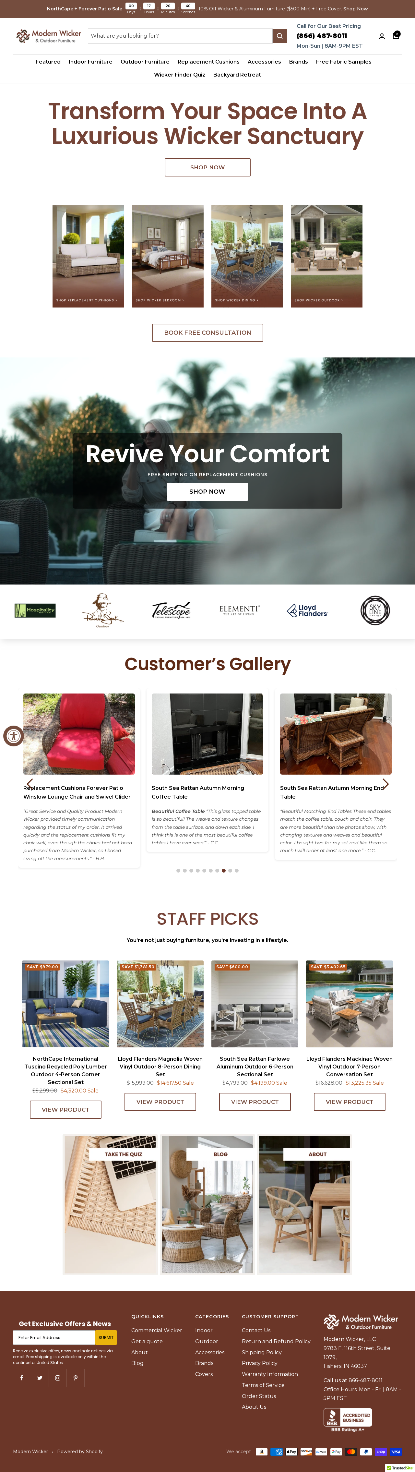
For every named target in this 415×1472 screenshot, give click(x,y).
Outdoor (206, 1341)
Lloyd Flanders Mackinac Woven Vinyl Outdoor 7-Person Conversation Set (349, 1067)
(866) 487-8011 (322, 36)
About (139, 1352)
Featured (48, 62)
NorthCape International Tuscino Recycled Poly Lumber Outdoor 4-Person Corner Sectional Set (65, 1070)
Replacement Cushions (209, 62)
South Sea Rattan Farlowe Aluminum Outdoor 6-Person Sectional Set (255, 1067)
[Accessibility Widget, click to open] (13, 736)
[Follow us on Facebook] (22, 1378)
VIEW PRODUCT (65, 1109)
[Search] (280, 36)
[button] (178, 871)
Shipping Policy (262, 1352)
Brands (298, 62)
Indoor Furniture (91, 62)
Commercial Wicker (156, 1330)
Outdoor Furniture (145, 62)
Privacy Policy (260, 1363)
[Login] (382, 36)
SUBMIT (106, 1337)
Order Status (259, 1396)
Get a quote (147, 1341)
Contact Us (256, 1330)
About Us (254, 1407)
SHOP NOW (207, 167)
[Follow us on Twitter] (40, 1378)
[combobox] (180, 36)
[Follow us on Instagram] (57, 1378)
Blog (137, 1363)
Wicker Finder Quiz (179, 75)
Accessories (264, 62)
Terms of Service (263, 1385)
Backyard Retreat (237, 75)
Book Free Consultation (207, 332)
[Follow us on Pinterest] (75, 1378)
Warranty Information (270, 1374)
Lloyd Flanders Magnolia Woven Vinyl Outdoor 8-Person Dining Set (160, 1067)
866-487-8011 (366, 1380)
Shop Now (355, 9)
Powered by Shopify (80, 1451)
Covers (204, 1374)
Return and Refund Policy (276, 1341)
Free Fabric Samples (344, 62)
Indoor (204, 1330)
